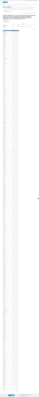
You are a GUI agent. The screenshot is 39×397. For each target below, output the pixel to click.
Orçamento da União (17, 4)
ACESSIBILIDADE (29, 0)
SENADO (31, 0)
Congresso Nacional (5, 5)
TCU (34, 0)
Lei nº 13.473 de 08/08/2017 (10, 11)
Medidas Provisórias (10, 4)
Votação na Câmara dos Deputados (7, 30)
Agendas (28, 4)
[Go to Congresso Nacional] (5, 2)
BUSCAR (35, 4)
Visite (29, 4)
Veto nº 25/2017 (14, 5)
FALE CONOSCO (26, 0)
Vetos (13, 4)
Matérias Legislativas (9, 5)
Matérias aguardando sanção (23, 4)
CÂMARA (33, 0)
